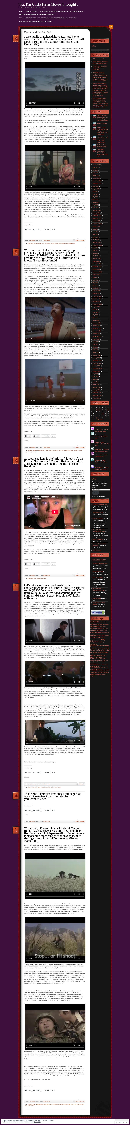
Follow (95, 493)
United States (95, 675)
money (104, 655)
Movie (92, 658)
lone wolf (96, 650)
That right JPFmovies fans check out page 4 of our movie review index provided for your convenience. (52, 796)
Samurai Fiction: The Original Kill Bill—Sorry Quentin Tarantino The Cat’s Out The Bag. (102, 131)
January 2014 (96, 261)
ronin (106, 664)
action (92, 624)
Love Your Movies (97, 518)
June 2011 (95, 344)
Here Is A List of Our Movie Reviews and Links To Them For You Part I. (62, 11)
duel (91, 637)
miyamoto (100, 655)
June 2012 (95, 312)
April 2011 (95, 349)
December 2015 (97, 215)
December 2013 (97, 264)
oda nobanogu (59, 1104)
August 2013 (96, 274)
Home (21, 11)
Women (106, 674)
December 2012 (97, 296)
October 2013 (96, 269)
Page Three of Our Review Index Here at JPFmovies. (35, 21)
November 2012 (97, 299)
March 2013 (96, 288)
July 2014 (95, 248)
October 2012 (96, 301)
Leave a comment (80, 240)
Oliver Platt (102, 660)
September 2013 (97, 272)
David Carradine (105, 635)
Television (76, 450)
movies (99, 658)
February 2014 (96, 258)
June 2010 (95, 376)
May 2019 (95, 170)
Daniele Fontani (99, 442)
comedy (93, 632)
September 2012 (97, 304)
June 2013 (95, 280)
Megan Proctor (99, 467)
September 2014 (97, 245)
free (104, 637)
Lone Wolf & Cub (104, 650)
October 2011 (96, 333)
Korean (103, 648)
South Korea (96, 670)
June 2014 (95, 250)
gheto (47, 450)
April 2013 (95, 285)
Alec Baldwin (105, 624)
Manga (50, 1104)
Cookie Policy (37, 1122)
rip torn (103, 664)
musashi (92, 660)
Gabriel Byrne (44, 787)
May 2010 (95, 379)
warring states (72, 243)
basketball (30, 450)
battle (32, 243)
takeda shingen (62, 243)
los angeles (93, 652)
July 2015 (95, 229)
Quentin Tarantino (97, 661)
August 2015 (96, 226)
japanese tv (47, 243)
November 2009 (97, 395)
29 (96, 417)
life (66, 450)
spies (35, 578)
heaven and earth (37, 243)
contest (93, 635)
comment (35, 450)
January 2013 (96, 293)
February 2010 (96, 387)
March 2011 (96, 352)
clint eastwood (103, 630)
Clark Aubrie (98, 429)
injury (59, 450)
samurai (56, 243)
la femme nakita (56, 787)
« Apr (98, 419)
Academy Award (103, 622)
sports (72, 450)
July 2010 (95, 374)
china (98, 630)
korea (100, 648)
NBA (69, 450)
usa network (43, 578)
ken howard (63, 450)
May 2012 (95, 315)
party (91, 661)
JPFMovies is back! (98, 59)
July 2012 (95, 309)
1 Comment (81, 784)
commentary (40, 450)
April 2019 (95, 172)
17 (102, 413)
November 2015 (97, 218)
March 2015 (96, 240)
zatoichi (92, 676)
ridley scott (98, 664)
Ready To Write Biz (98, 539)
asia (95, 626)
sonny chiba (73, 1104)
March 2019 (96, 175)
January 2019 (96, 178)
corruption (99, 635)
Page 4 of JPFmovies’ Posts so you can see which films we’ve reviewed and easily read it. (48, 18)
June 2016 (95, 207)
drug (44, 450)
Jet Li (93, 648)
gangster (92, 640)
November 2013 (97, 266)
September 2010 (97, 368)
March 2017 (96, 202)
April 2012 (95, 317)
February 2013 (96, 290)
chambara (93, 630)
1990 (29, 243)
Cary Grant (105, 628)
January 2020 (96, 164)
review (103, 662)
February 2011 (96, 355)
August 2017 (96, 189)
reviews (93, 664)
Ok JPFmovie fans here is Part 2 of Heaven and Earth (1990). (100, 67)
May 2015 (95, 234)
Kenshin (52, 243)
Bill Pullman (99, 626)
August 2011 (96, 339)
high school (51, 450)
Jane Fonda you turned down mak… (101, 436)
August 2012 (96, 307)
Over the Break (97, 598)
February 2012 (96, 323)
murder (104, 658)
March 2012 (96, 320)
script (103, 667)
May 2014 (95, 253)
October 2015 (96, 221)
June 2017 (95, 194)
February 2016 (96, 210)
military (54, 1104)
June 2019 (95, 167)
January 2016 (96, 213)
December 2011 (97, 328)
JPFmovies (32, 240)
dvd (94, 637)
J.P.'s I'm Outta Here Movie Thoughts (48, 4)
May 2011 (95, 347)
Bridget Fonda (31, 787)
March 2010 (96, 384)
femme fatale (30, 578)
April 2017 (95, 199)
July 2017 (95, 191)
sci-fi (100, 667)
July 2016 (95, 205)
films (102, 637)
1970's (92, 622)
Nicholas (97, 460)
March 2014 (96, 256)
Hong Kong (101, 642)
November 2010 (97, 363)
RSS (110, 27)
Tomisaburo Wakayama (103, 672)
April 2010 (95, 382)
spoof (103, 670)
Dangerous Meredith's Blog (100, 504)
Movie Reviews (47, 240)
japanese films (45, 1104)
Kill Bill (96, 648)
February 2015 (96, 242)
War (67, 243)
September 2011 (97, 336)
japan (43, 243)
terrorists (39, 578)
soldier (68, 1104)
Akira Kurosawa (98, 624)
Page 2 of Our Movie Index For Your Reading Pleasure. (37, 14)
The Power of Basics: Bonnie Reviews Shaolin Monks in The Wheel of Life (102, 153)
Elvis (96, 637)
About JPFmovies (31, 11)
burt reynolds (98, 628)
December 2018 (97, 181)
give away (97, 639)
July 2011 (95, 341)
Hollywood (94, 642)
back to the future (31, 1104)
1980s (97, 622)
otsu (107, 660)
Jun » (101, 419)
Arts (91, 626)
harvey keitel (50, 787)
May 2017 (95, 197)
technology (79, 1104)
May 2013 (95, 282)
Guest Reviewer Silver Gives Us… (101, 462)
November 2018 (97, 183)
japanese (100, 645)
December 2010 (97, 360)
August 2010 (96, 371)
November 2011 (97, 331)
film (99, 637)
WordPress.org (97, 550)
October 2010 (96, 366)
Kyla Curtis (98, 449)
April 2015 (95, 237)
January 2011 (96, 358)
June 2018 (95, 186)
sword (107, 670)
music (97, 660)
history (55, 450)
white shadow (33, 451)
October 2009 (96, 398)
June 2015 (95, 231)
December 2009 (97, 392)
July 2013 (95, 277)
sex (107, 667)
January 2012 (96, 325)
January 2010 (96, 390)
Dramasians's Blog (98, 512)
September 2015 (97, 223)
